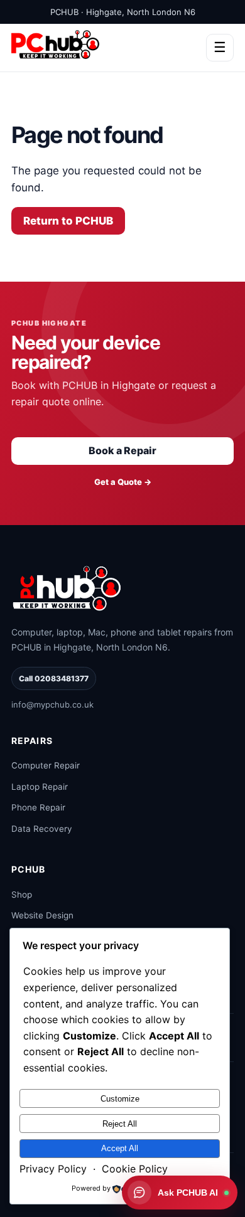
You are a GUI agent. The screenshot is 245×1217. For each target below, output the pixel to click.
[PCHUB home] (67, 588)
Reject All (119, 1124)
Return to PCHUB (68, 221)
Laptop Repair (39, 787)
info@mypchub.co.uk (52, 704)
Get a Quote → (122, 482)
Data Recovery (41, 829)
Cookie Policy (135, 1168)
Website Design (42, 915)
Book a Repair (122, 450)
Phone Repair (38, 807)
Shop (21, 895)
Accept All (119, 1148)
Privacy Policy (53, 1168)
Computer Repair (45, 765)
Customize (120, 1098)
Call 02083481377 (54, 678)
